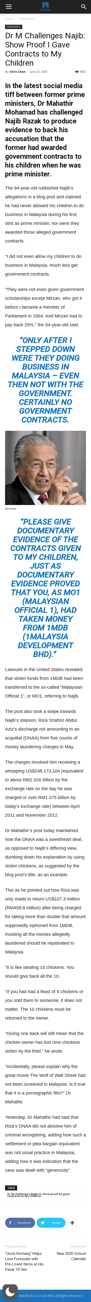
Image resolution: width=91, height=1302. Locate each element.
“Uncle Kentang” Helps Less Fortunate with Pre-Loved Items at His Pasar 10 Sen (24, 1261)
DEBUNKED (27, 19)
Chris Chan (18, 71)
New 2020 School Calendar (71, 1256)
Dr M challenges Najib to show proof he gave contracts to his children (38, 1194)
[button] (10, 1291)
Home (9, 19)
